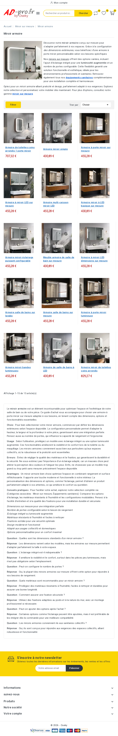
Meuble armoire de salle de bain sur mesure (58, 259)
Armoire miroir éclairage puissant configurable (19, 259)
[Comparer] (96, 13)
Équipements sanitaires (65, 493)
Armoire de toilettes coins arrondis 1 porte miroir (20, 149)
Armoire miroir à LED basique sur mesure (92, 204)
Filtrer (11, 104)
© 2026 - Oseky (59, 725)
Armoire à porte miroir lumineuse (93, 314)
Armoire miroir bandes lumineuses (18, 369)
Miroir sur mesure (42, 493)
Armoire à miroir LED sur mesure (19, 204)
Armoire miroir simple (55, 149)
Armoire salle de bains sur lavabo (20, 314)
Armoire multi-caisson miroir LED (55, 204)
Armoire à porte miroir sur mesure (96, 149)
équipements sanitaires (79, 77)
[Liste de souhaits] (104, 13)
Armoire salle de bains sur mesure (58, 314)
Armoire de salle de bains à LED (58, 369)
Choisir (96, 105)
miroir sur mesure (22, 93)
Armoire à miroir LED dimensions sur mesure (94, 259)
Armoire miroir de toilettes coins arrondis (96, 369)
